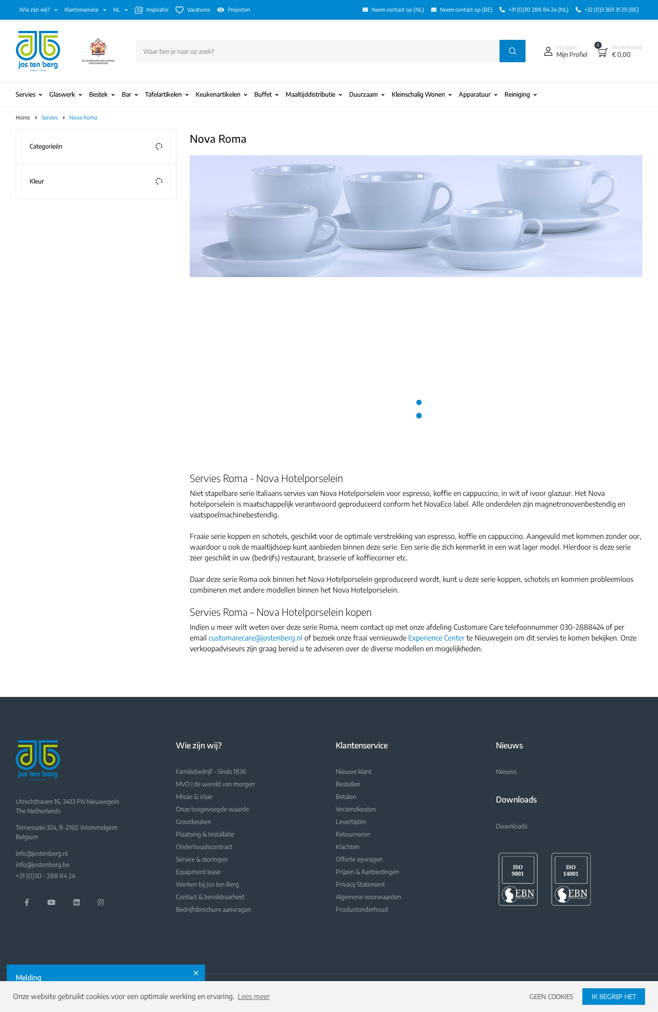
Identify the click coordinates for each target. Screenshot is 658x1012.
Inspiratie (157, 9)
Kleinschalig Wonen (418, 94)
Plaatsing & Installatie (205, 834)
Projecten (239, 9)
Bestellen (348, 784)
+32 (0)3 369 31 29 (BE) (612, 9)
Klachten (347, 846)
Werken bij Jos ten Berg (207, 884)
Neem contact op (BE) (466, 9)
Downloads (511, 826)
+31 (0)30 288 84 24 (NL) (538, 9)
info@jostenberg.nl (42, 853)
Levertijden (351, 821)
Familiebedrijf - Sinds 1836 (211, 771)
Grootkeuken (193, 821)
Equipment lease (198, 871)
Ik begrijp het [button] (614, 996)
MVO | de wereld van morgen (215, 784)
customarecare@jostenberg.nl (256, 637)
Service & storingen (202, 859)
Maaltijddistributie (310, 94)
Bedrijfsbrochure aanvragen (213, 909)
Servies (25, 94)
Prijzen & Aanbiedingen (367, 871)
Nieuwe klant (354, 771)
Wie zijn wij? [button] (35, 9)
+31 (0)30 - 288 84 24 (45, 876)
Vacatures (198, 9)
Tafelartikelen (163, 94)
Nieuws (506, 771)
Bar (126, 94)
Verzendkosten (356, 809)
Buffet (263, 94)
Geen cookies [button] (551, 996)
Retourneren (353, 834)
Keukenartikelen (218, 94)
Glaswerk (62, 94)
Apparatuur (475, 94)
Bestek (98, 94)
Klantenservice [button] (82, 9)
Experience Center (436, 637)
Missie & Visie (194, 796)
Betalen (346, 796)
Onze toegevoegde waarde (212, 809)
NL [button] (117, 9)
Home (23, 117)
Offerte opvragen (359, 859)
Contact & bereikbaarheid (210, 897)
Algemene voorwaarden (368, 897)
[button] (563, 51)
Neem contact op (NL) (398, 9)
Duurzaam (363, 94)
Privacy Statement (360, 884)
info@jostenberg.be (42, 864)
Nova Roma (83, 117)
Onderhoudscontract (204, 846)
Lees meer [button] (254, 996)
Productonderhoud (362, 909)
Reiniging (517, 94)
